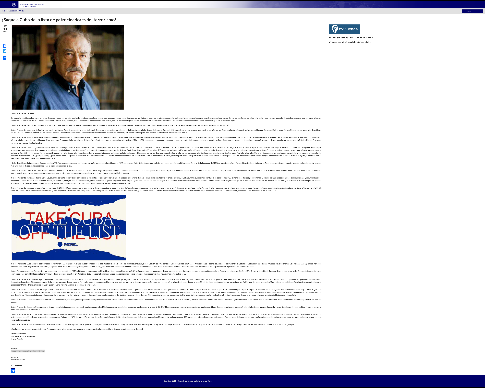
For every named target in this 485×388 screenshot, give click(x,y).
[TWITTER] (4, 51)
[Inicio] (28, 4)
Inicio (4, 11)
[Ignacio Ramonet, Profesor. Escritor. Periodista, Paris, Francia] (68, 67)
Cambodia (12, 11)
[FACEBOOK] (4, 46)
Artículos (22, 11)
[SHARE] (4, 58)
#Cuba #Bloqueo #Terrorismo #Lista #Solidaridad (28, 351)
